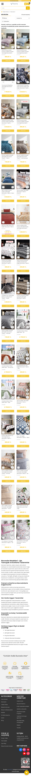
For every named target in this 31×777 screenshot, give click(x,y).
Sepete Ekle (8, 60)
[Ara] (28, 8)
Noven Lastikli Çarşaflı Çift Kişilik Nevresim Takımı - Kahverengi (22, 157)
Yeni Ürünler (4, 699)
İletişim (19, 725)
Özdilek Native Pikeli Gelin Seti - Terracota (7, 366)
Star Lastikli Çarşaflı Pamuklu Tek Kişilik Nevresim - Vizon (7, 507)
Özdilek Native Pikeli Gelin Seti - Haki (7, 401)
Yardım (19, 728)
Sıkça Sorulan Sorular (7, 746)
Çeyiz (2, 718)
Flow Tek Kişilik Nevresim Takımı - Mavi (23, 436)
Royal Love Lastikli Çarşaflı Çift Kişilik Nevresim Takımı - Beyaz (6, 262)
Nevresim (13, 11)
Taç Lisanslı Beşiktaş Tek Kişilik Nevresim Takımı (7, 87)
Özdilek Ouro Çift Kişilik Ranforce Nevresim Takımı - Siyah (8, 297)
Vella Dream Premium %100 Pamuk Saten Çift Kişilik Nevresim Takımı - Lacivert (23, 87)
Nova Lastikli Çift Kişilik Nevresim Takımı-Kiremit (22, 192)
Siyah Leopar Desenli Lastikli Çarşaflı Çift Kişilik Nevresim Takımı (23, 262)
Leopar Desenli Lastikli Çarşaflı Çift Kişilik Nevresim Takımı (23, 297)
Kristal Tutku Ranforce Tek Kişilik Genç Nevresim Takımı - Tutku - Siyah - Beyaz (7, 437)
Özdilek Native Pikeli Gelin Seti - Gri (22, 331)
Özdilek (3, 300)
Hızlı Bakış (12, 47)
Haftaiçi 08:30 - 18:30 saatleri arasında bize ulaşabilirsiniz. (23, 738)
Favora (3, 54)
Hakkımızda (20, 701)
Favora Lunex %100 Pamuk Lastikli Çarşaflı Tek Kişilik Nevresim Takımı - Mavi (23, 52)
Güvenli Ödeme (21, 704)
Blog (2, 720)
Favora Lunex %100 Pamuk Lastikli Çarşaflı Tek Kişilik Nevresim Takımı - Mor (7, 52)
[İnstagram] (24, 749)
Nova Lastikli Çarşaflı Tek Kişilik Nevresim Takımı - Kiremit (7, 472)
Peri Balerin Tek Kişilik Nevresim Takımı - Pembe (22, 542)
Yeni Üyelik (4, 741)
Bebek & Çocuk (5, 707)
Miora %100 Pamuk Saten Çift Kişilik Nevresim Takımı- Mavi (8, 192)
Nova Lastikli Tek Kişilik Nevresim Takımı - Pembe (23, 402)
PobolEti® (10, 769)
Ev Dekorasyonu (5, 715)
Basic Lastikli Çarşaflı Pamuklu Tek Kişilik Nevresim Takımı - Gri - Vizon (23, 472)
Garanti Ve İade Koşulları (21, 712)
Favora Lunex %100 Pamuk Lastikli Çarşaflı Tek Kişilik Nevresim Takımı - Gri (23, 122)
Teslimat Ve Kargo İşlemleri (22, 717)
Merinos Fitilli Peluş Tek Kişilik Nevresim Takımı (8, 226)
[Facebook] (20, 749)
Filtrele (5, 18)
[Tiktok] (28, 753)
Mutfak (3, 712)
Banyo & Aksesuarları (7, 710)
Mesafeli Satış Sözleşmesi (20, 721)
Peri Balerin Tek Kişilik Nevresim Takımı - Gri (7, 542)
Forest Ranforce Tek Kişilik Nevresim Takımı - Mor (23, 367)
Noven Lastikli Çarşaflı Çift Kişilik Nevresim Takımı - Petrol (7, 157)
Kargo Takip (4, 738)
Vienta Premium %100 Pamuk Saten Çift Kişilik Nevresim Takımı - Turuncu (8, 122)
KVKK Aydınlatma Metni (23, 706)
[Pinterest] (28, 749)
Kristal (3, 89)
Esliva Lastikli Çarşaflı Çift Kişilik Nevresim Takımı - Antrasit (7, 332)
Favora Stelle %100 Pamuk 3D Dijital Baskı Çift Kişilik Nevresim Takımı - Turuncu (22, 227)
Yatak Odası (6, 11)
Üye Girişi (3, 743)
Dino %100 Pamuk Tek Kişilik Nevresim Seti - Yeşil (22, 507)
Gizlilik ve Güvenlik (21, 709)
